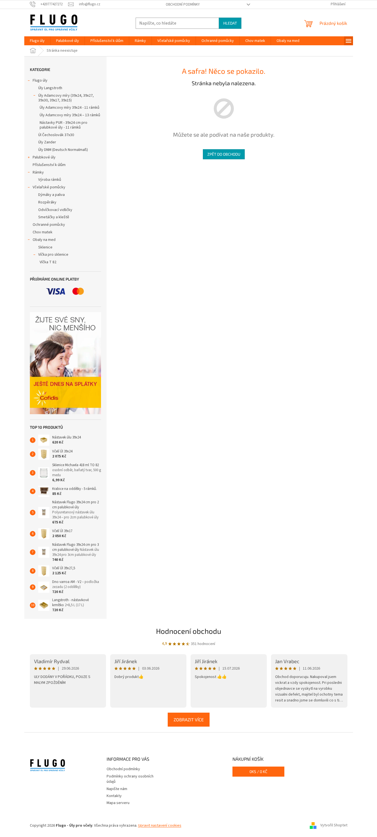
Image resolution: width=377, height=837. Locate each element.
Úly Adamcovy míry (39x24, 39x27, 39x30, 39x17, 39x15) (66, 98)
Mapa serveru (118, 803)
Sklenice (45, 247)
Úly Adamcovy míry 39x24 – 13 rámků (70, 115)
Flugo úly (40, 80)
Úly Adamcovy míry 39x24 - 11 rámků (69, 107)
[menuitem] (37, 40)
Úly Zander (47, 142)
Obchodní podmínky (183, 4)
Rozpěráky (47, 202)
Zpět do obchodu (223, 154)
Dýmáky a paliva (51, 195)
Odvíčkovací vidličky (55, 210)
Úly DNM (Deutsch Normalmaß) (63, 150)
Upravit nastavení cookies (159, 825)
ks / (258, 771)
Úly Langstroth (50, 88)
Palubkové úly (44, 157)
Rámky (38, 172)
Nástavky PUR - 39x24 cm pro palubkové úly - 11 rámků (63, 125)
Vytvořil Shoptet (333, 825)
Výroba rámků (49, 179)
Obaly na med (44, 240)
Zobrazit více (189, 719)
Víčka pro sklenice (53, 254)
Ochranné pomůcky (49, 224)
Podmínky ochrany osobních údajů (130, 779)
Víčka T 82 (48, 262)
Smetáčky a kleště (53, 217)
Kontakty (114, 796)
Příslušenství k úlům (49, 165)
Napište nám (117, 789)
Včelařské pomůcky (49, 187)
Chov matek (42, 232)
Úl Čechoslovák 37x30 (56, 135)
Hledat (230, 23)
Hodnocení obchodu (188, 631)
